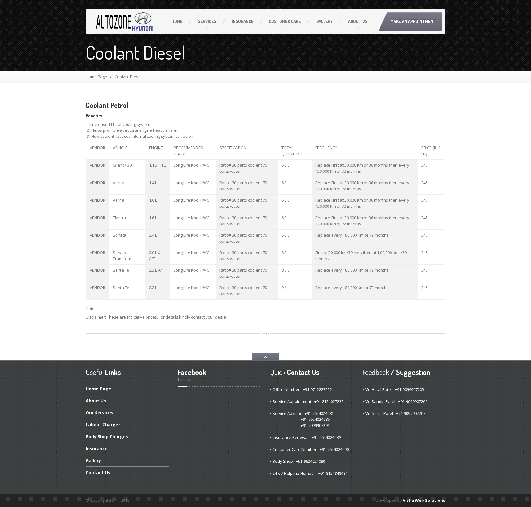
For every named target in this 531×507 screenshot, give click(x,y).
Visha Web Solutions (424, 500)
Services (207, 21)
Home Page (96, 76)
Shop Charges (107, 436)
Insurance (243, 21)
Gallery (324, 21)
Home (177, 21)
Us (358, 21)
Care (285, 21)
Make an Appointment (413, 21)
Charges (103, 425)
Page (98, 389)
